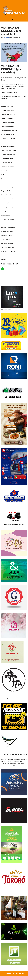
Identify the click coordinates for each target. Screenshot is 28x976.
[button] (12, 19)
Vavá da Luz (6, 37)
